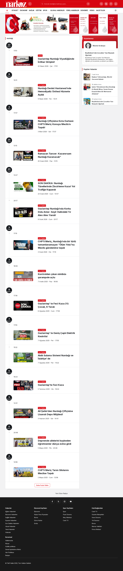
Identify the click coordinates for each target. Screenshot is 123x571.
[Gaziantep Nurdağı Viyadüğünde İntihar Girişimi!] (42, 55)
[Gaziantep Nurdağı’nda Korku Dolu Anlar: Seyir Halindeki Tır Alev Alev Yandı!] (42, 211)
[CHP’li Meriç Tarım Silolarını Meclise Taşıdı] (42, 467)
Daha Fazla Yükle (42, 485)
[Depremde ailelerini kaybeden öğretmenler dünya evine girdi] (42, 437)
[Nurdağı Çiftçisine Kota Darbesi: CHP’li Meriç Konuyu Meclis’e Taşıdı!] (42, 119)
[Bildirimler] (116, 4)
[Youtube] (70, 501)
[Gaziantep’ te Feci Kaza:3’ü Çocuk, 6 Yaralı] (42, 300)
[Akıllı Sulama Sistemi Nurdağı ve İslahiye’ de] (42, 356)
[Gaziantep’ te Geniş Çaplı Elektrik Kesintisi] (42, 330)
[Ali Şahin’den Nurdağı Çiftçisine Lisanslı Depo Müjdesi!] (42, 408)
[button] (106, 4)
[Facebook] (52, 501)
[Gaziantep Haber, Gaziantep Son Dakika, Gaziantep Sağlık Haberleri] (15, 4)
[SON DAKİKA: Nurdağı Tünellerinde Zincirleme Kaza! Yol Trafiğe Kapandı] (42, 182)
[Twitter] (58, 501)
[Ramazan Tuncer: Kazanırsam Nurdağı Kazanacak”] (42, 150)
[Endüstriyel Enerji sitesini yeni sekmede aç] (61, 24)
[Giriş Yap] (111, 4)
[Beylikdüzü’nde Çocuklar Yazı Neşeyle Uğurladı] (100, 101)
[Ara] (101, 4)
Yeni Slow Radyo (61, 493)
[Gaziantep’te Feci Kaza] (42, 380)
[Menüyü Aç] (30, 4)
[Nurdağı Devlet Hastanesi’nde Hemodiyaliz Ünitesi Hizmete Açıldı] (42, 87)
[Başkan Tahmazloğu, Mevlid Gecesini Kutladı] (100, 77)
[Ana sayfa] (7, 10)
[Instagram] (64, 501)
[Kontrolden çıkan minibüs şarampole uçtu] (42, 271)
